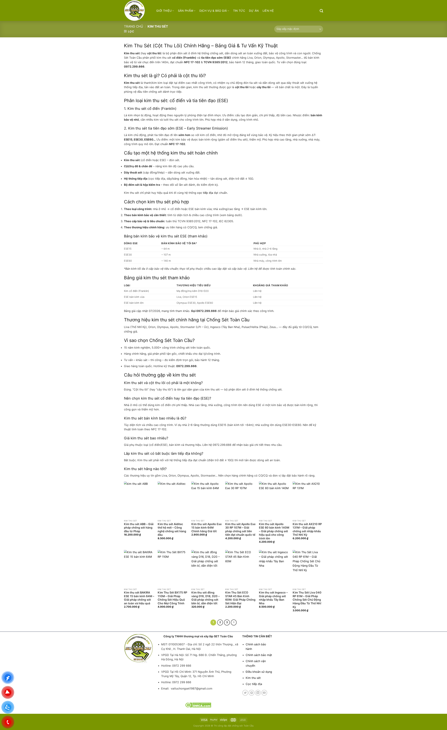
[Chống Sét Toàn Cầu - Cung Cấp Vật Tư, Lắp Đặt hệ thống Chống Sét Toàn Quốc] (137, 10)
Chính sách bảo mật (259, 655)
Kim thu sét (253, 678)
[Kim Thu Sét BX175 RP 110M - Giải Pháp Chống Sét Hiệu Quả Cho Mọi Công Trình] (173, 568)
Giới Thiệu (164, 10)
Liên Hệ (268, 10)
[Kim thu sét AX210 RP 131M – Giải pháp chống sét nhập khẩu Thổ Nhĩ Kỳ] (308, 500)
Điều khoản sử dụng (259, 671)
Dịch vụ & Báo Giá (213, 10)
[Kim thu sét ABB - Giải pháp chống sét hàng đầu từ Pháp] (139, 500)
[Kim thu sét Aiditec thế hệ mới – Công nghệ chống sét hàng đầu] (173, 500)
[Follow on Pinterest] (251, 693)
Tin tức (239, 10)
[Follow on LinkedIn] (258, 693)
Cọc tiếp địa (254, 684)
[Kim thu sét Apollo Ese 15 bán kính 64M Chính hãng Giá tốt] (206, 500)
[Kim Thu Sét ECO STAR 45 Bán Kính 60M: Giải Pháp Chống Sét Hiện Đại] (240, 568)
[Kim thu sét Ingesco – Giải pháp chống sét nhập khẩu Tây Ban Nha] (274, 568)
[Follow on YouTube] (264, 693)
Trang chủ (133, 26)
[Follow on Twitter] (245, 693)
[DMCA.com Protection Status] (198, 705)
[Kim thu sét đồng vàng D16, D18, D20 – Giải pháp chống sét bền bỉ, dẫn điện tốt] (206, 568)
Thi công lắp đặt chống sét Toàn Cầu (234, 725)
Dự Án (254, 10)
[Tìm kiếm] (321, 10)
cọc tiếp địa (205, 192)
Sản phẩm (185, 10)
